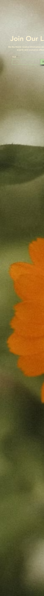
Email (14, 57)
